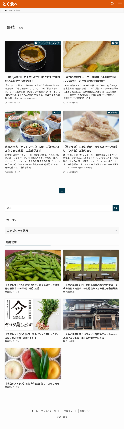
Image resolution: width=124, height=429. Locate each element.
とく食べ (10, 4)
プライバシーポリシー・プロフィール (59, 410)
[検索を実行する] (116, 208)
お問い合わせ (86, 410)
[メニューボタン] (120, 4)
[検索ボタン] (112, 4)
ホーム (34, 410)
